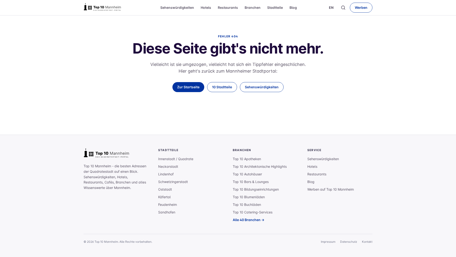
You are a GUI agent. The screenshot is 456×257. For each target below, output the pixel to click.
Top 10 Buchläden (247, 205)
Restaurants (228, 7)
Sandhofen (166, 212)
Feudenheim (167, 205)
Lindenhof (166, 174)
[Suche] (343, 7)
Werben (361, 7)
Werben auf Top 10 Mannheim (330, 189)
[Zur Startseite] (112, 154)
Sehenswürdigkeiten (177, 7)
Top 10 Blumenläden (249, 197)
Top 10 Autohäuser (247, 174)
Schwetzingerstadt (173, 182)
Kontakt (367, 241)
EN (331, 7)
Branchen (253, 7)
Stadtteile (275, 7)
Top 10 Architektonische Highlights (260, 166)
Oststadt (165, 189)
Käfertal (164, 197)
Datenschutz (348, 241)
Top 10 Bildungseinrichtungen (256, 189)
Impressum (328, 241)
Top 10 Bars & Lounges (251, 182)
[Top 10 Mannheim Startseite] (107, 7)
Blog (293, 7)
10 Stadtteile (222, 87)
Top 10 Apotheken (247, 159)
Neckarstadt (168, 166)
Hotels (206, 7)
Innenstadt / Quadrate (175, 159)
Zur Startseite (188, 87)
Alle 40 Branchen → (248, 220)
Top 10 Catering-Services (252, 212)
